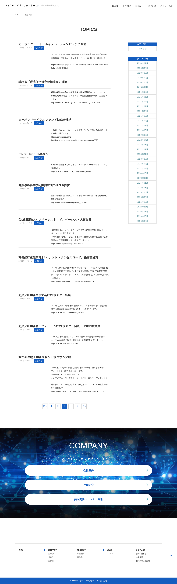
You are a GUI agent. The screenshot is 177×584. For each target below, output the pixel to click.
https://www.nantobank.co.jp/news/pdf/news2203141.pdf (74, 281)
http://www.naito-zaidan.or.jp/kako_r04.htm (69, 202)
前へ (45, 406)
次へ (84, 406)
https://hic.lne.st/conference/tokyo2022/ (67, 312)
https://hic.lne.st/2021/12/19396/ (64, 343)
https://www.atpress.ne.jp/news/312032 (67, 243)
